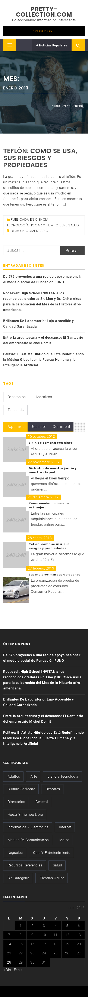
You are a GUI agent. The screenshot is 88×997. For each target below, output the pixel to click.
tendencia (16, 410)
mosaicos (44, 397)
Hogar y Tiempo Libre (49, 225)
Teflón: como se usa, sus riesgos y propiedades (40, 158)
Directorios (16, 802)
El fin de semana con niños (51, 443)
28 (9, 962)
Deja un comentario (29, 230)
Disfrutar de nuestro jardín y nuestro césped (52, 470)
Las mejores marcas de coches (55, 575)
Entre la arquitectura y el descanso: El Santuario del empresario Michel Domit (43, 340)
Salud (73, 225)
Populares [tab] (15, 426)
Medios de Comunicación (28, 840)
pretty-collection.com (44, 12)
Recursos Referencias (25, 865)
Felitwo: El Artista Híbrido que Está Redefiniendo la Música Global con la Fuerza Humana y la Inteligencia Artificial (43, 359)
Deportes (53, 789)
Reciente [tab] (38, 426)
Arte (34, 776)
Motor (64, 840)
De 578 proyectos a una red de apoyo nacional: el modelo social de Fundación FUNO (42, 279)
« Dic (7, 970)
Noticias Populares (52, 45)
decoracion (17, 397)
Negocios (15, 853)
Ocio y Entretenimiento (51, 853)
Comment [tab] (61, 426)
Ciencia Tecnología (62, 776)
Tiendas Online (52, 878)
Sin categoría (18, 878)
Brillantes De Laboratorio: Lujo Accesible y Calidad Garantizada (38, 323)
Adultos (14, 776)
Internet (65, 827)
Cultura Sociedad (21, 789)
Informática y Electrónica (28, 827)
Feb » (18, 970)
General (41, 802)
